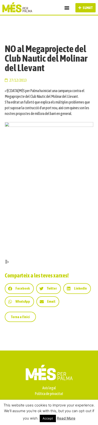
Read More (66, 418)
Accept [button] (48, 418)
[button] (67, 8)
